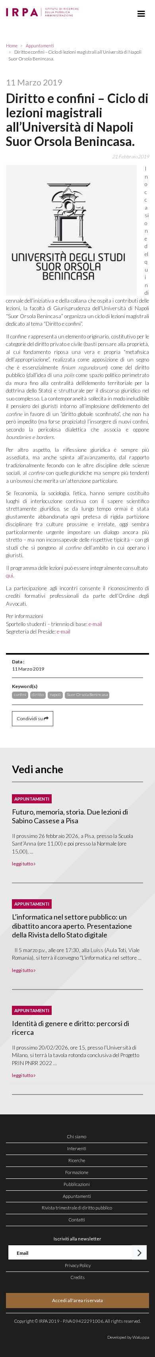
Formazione (76, 1172)
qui (9, 575)
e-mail (95, 624)
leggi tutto (23, 864)
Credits (78, 1277)
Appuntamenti (77, 1196)
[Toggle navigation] (141, 14)
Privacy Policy (78, 1265)
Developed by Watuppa (128, 1337)
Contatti (77, 1219)
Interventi (76, 1148)
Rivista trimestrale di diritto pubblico (77, 1207)
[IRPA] (44, 10)
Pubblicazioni (77, 1184)
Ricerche (76, 1160)
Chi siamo (76, 1136)
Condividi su (30, 718)
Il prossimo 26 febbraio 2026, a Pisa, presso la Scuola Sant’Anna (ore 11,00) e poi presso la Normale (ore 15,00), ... (72, 844)
